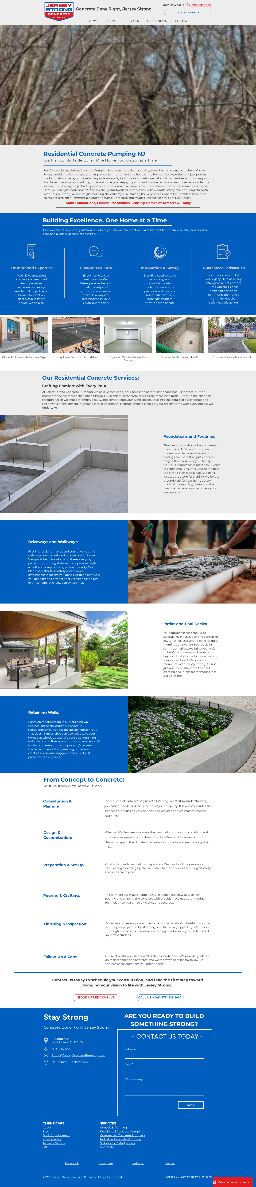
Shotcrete (121, 197)
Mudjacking (143, 197)
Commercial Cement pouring (92, 197)
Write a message (134, 1079)
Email (128, 1064)
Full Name (130, 1049)
